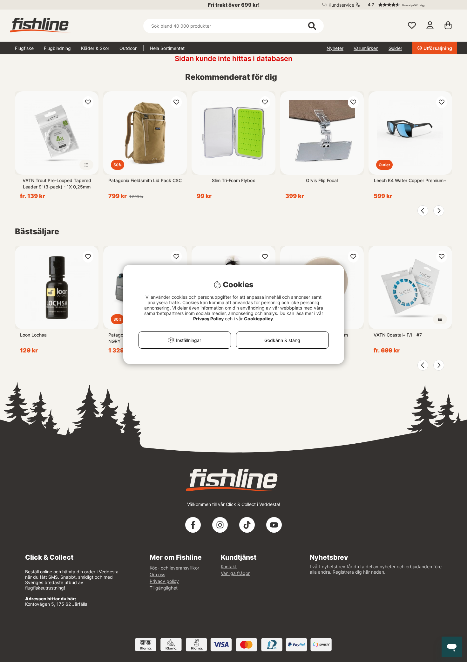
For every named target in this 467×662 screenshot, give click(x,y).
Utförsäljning (437, 48)
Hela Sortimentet (167, 48)
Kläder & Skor (95, 48)
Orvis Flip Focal (322, 180)
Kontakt (229, 566)
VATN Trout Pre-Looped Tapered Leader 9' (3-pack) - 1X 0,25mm (57, 183)
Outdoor (128, 48)
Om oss (157, 574)
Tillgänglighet (164, 587)
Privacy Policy (208, 318)
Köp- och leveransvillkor (174, 567)
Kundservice (341, 5)
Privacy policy (164, 581)
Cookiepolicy (258, 318)
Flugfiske (24, 48)
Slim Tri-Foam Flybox (233, 180)
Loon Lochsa (33, 335)
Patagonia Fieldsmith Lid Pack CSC (145, 180)
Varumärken (366, 48)
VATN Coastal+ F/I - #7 (398, 335)
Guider (395, 48)
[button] (409, 5)
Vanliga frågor (235, 573)
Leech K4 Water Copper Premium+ (410, 180)
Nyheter (335, 48)
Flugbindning (57, 48)
